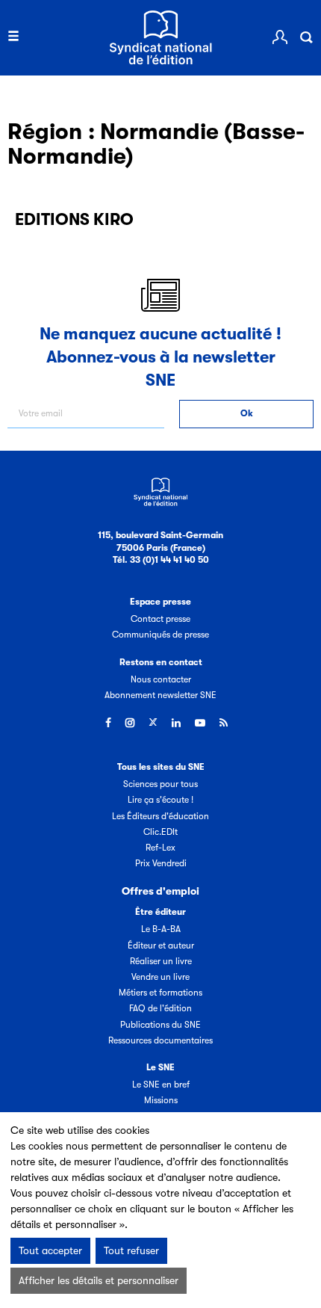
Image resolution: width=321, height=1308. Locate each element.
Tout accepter (50, 1250)
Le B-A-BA (161, 929)
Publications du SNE (160, 1024)
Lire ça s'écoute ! (160, 800)
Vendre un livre (160, 977)
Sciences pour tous (160, 784)
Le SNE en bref (161, 1084)
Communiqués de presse (160, 634)
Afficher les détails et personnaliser (98, 1280)
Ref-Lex (160, 847)
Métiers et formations (160, 992)
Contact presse (160, 619)
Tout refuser (131, 1250)
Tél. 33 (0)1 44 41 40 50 (161, 560)
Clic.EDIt (160, 832)
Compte (279, 37)
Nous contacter (161, 679)
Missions (161, 1100)
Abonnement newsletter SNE (160, 695)
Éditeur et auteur (161, 945)
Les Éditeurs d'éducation (160, 816)
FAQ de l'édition (160, 1008)
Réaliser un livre (161, 961)
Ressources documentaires (160, 1040)
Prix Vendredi (161, 863)
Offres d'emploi (160, 891)
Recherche (306, 37)
